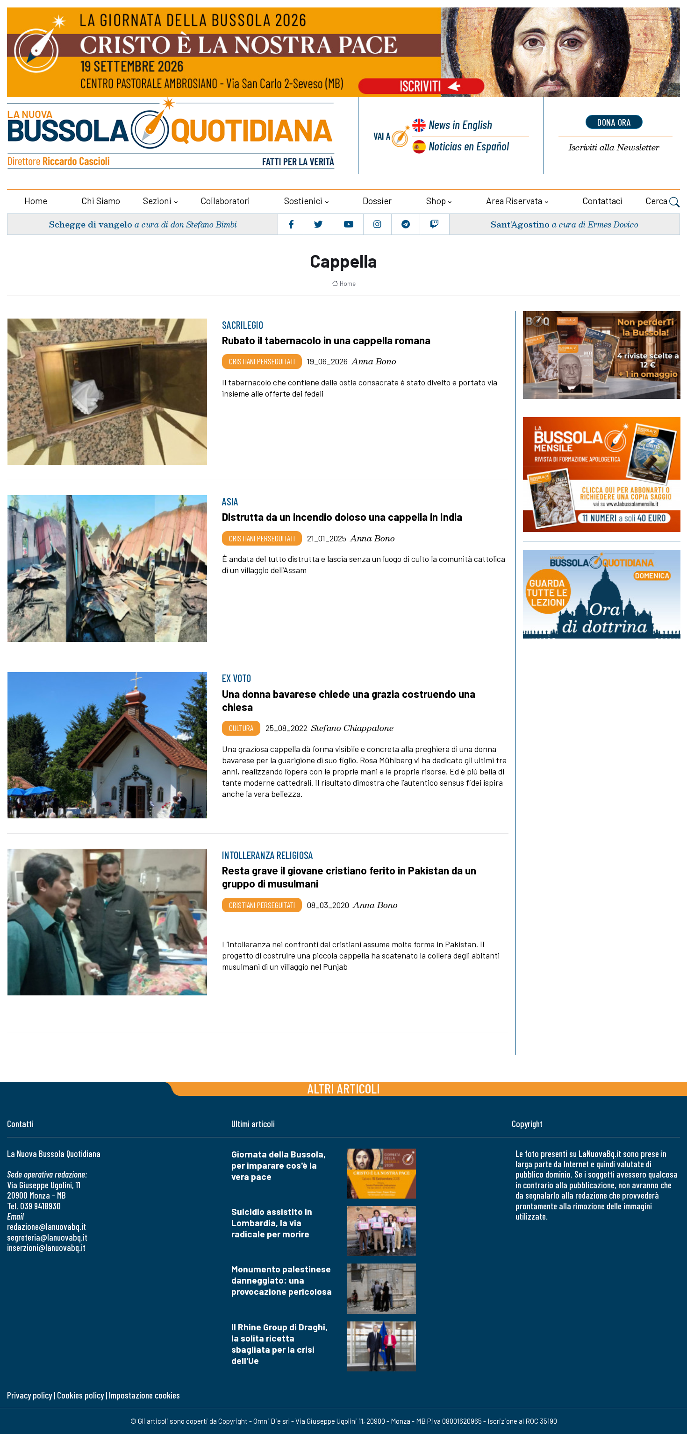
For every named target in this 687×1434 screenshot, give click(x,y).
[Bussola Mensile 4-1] (601, 355)
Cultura (241, 728)
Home (35, 200)
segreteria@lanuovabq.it (47, 1237)
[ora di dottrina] (601, 594)
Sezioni (157, 200)
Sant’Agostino (520, 224)
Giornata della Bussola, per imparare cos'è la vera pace (278, 1165)
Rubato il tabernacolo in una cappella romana (326, 340)
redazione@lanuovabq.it (46, 1226)
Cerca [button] (657, 200)
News (460, 124)
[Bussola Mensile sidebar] (601, 474)
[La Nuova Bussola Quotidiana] (171, 135)
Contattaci (602, 200)
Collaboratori (225, 200)
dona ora (614, 122)
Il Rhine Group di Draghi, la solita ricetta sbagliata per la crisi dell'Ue (279, 1343)
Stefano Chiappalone (352, 728)
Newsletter (614, 147)
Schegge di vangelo (90, 224)
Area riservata (514, 200)
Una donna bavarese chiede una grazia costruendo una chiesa (348, 700)
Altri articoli (344, 1088)
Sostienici (303, 200)
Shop (436, 200)
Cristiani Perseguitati (262, 361)
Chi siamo (100, 200)
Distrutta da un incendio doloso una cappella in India (342, 516)
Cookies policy (80, 1395)
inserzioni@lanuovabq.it (46, 1247)
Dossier (377, 200)
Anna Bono (373, 361)
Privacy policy (29, 1395)
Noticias (469, 145)
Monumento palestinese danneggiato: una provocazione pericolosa (281, 1280)
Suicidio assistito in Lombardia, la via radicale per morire (271, 1222)
